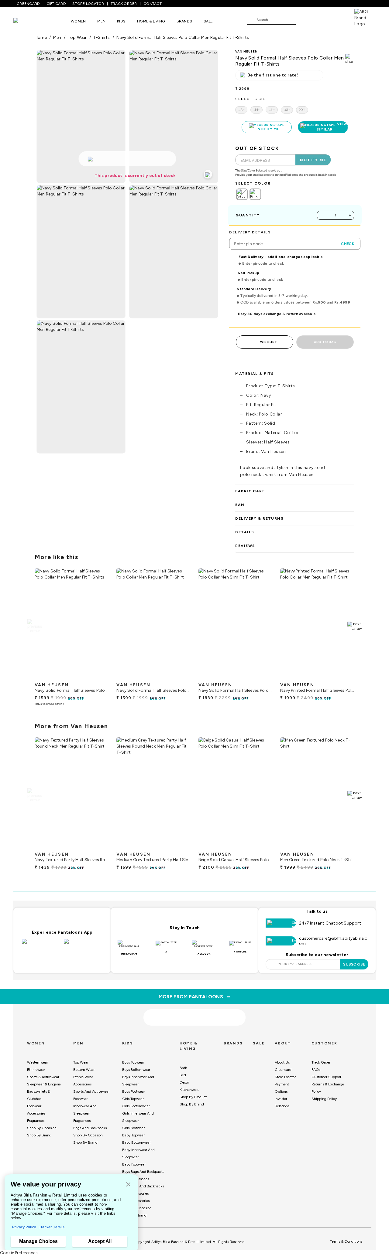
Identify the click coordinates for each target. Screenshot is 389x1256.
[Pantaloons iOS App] (41, 945)
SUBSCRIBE (354, 964)
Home (41, 37)
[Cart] (337, 19)
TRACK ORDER (124, 4)
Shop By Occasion (42, 1128)
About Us (282, 1062)
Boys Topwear (133, 1062)
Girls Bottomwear (136, 1106)
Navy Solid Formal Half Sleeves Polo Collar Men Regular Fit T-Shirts (182, 37)
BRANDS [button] (184, 21)
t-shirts (101, 37)
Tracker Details (51, 1227)
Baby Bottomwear (136, 1142)
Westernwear (37, 1062)
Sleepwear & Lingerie (44, 1084)
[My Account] (320, 19)
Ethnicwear (36, 1070)
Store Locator (285, 1077)
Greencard (283, 1070)
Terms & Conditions (346, 1241)
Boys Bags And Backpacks (143, 1171)
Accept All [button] (100, 1241)
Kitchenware (189, 1090)
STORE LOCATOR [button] (88, 4)
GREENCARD (28, 4)
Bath (183, 1068)
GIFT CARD (56, 4)
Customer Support (326, 1077)
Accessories (36, 1113)
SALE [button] (208, 21)
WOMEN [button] (78, 21)
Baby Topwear (133, 1135)
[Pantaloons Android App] (83, 945)
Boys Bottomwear (136, 1070)
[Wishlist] (303, 20)
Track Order (321, 1062)
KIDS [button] (121, 21)
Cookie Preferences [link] (19, 1252)
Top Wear (80, 1062)
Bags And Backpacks (90, 1128)
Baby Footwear (134, 1164)
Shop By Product (193, 1097)
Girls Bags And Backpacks (143, 1186)
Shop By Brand (39, 1135)
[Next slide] (354, 626)
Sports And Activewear (91, 1091)
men (57, 37)
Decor (184, 1082)
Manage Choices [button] (38, 1241)
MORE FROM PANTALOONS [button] (195, 996)
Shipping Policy (324, 1099)
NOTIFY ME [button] (313, 160)
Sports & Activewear (43, 1077)
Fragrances (35, 1121)
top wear (77, 37)
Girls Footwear (133, 1128)
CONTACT (152, 4)
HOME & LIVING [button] (151, 21)
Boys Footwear (133, 1091)
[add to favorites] (99, 677)
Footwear (34, 1106)
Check (347, 244)
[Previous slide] (34, 626)
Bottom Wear (84, 1070)
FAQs (316, 1070)
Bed (183, 1075)
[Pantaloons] (24, 21)
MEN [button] (101, 21)
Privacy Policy (24, 1227)
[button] (128, 1184)
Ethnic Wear (83, 1077)
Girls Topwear (133, 1099)
